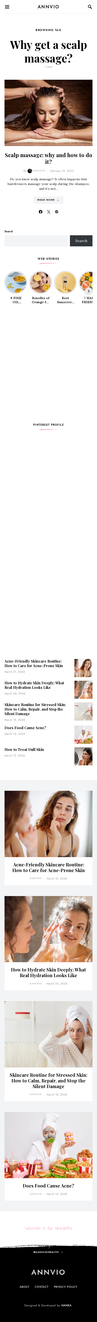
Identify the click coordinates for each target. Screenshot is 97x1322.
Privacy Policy (66, 1287)
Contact (41, 1287)
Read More (46, 200)
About (25, 1287)
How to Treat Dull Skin (24, 749)
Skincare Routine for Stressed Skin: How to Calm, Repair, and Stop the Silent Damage (35, 709)
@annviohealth (46, 1252)
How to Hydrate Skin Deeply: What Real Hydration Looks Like (34, 685)
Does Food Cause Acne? (25, 727)
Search (9, 231)
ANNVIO (49, 7)
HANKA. (67, 1305)
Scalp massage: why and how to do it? (48, 158)
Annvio (39, 170)
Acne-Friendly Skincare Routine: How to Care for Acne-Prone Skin (34, 663)
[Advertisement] (48, 363)
